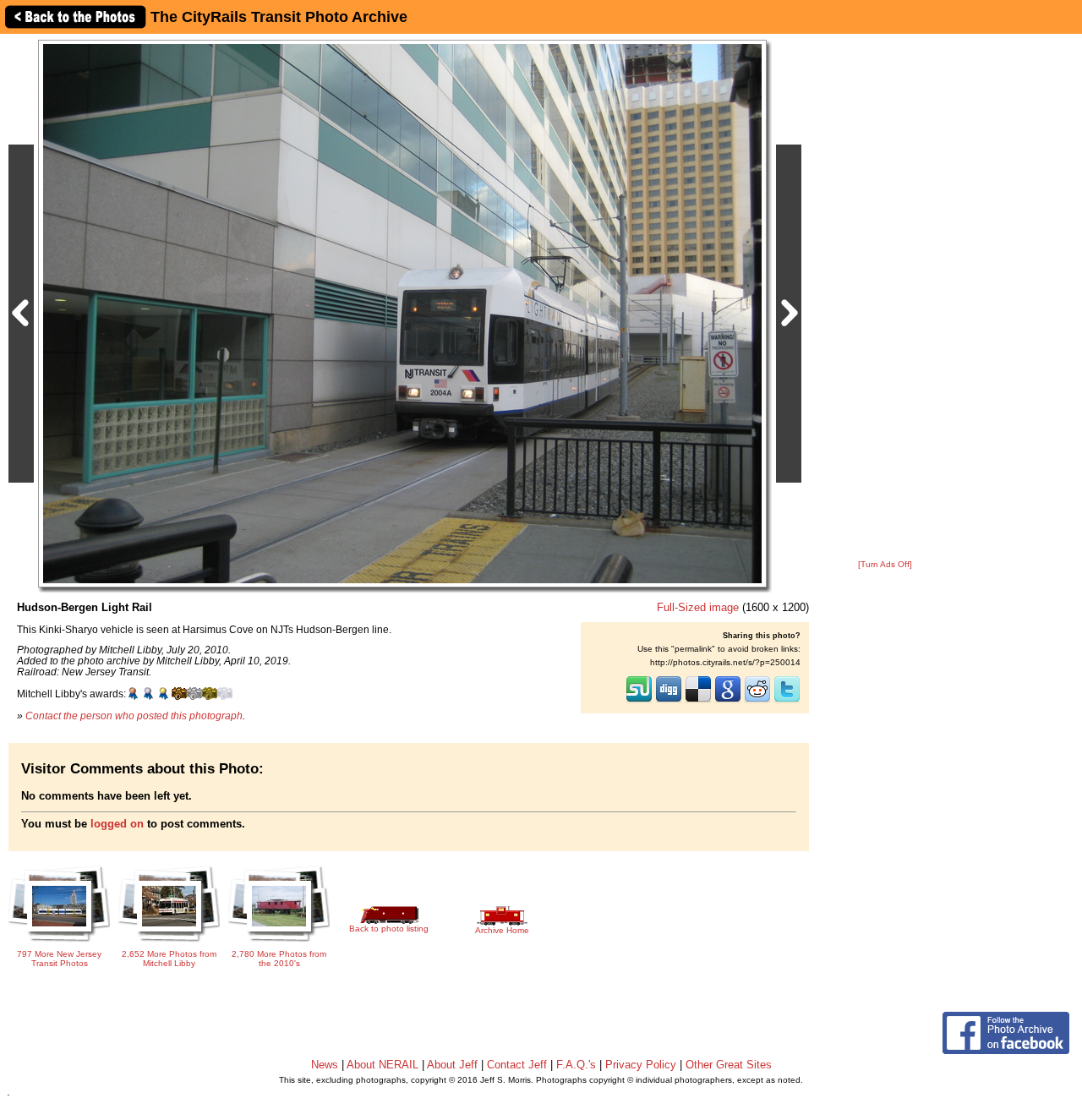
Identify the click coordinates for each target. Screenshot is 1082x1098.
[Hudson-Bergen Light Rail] (402, 313)
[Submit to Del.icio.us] (698, 700)
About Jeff (452, 1064)
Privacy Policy (640, 1064)
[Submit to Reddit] (757, 700)
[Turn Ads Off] (885, 564)
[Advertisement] (885, 297)
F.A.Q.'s (576, 1064)
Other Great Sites (729, 1064)
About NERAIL (382, 1064)
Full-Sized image (698, 607)
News (324, 1064)
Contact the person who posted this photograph (134, 715)
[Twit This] (787, 700)
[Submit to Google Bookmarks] (727, 700)
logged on (117, 823)
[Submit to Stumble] (639, 700)
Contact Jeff (517, 1064)
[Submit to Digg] (668, 700)
